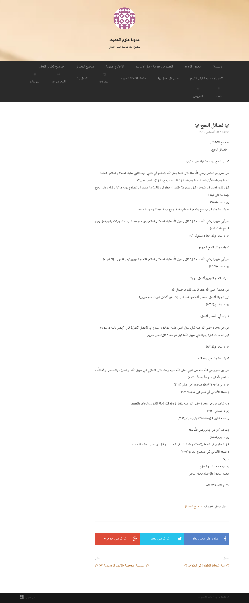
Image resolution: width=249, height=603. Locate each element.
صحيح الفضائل (85, 67)
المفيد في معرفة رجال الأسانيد (154, 67)
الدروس (198, 96)
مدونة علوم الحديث (124, 39)
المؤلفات (35, 81)
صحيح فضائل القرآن (51, 67)
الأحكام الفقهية (115, 67)
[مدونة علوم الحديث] (124, 34)
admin (225, 132)
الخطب (219, 96)
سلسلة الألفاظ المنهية (133, 78)
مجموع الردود (193, 67)
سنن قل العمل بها (168, 78)
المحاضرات (59, 81)
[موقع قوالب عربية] (22, 598)
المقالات (104, 81)
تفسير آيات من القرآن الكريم (206, 78)
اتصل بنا (82, 78)
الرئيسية (218, 67)
